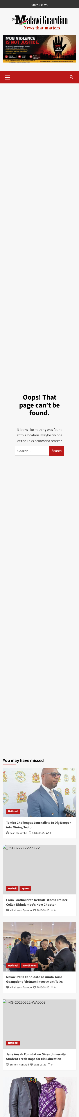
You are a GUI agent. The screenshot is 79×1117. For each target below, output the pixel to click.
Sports (25, 888)
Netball (12, 888)
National (13, 811)
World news (29, 966)
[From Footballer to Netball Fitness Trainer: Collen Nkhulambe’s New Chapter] (39, 869)
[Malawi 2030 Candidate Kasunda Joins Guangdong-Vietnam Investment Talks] (39, 946)
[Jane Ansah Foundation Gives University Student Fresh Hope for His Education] (39, 1024)
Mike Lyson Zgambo (21, 987)
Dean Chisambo (18, 833)
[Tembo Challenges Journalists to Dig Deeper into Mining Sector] (39, 792)
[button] (7, 76)
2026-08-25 (38, 833)
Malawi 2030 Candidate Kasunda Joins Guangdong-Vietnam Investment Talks (34, 979)
